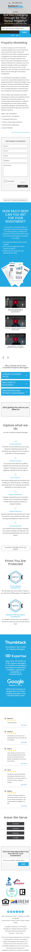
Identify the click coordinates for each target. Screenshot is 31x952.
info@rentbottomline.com (9, 950)
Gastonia (15, 833)
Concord (16, 828)
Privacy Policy (19, 933)
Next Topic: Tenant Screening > (21, 132)
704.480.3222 (17, 3)
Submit (24, 32)
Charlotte (15, 824)
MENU (16, 12)
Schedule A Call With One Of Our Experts (15, 548)
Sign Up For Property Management (15, 200)
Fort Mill (15, 838)
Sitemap (11, 933)
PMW (24, 931)
